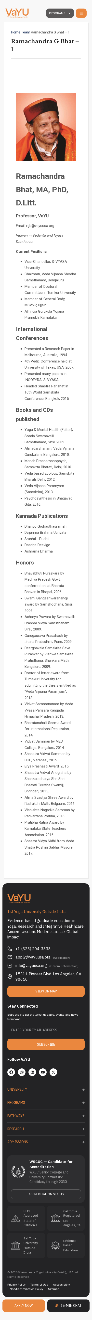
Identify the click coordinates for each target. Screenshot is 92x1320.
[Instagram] (22, 1072)
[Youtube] (43, 1072)
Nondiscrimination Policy (26, 1289)
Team (25, 32)
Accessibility (61, 1284)
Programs (57, 13)
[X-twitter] (53, 1072)
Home (15, 32)
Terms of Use (39, 1284)
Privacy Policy (16, 1284)
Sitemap (53, 1289)
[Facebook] (11, 1072)
